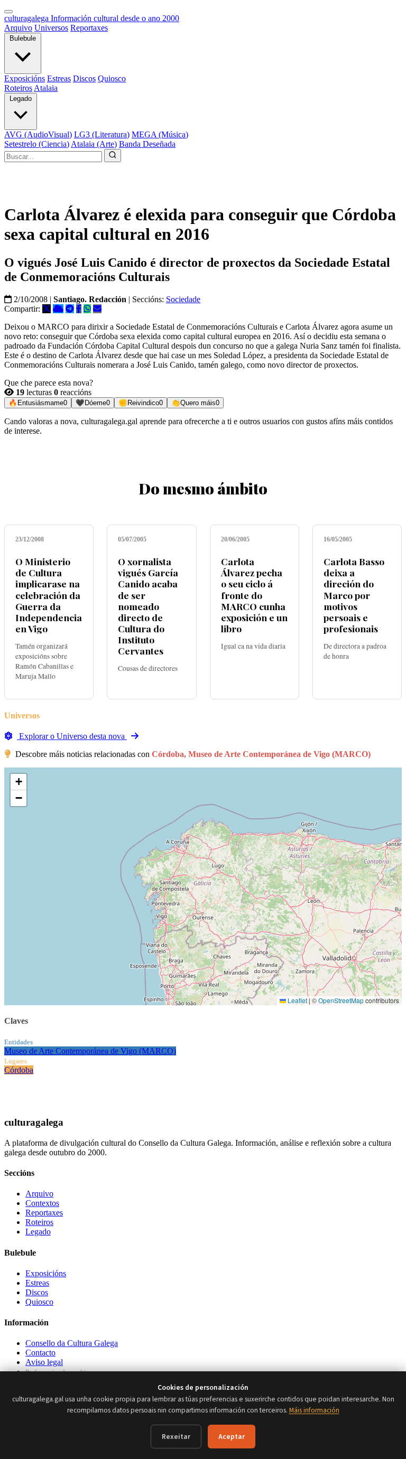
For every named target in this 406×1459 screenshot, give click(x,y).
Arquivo (18, 27)
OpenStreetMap (341, 1000)
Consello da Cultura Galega (71, 1343)
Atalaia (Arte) (94, 143)
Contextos (42, 1203)
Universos (51, 27)
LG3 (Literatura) (102, 134)
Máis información (314, 1410)
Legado (21, 98)
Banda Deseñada (147, 143)
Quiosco (112, 78)
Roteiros (18, 87)
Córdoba (18, 1069)
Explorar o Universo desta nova (72, 736)
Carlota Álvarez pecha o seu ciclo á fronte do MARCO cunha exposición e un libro (254, 594)
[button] (18, 782)
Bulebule (23, 38)
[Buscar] (112, 155)
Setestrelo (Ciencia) (36, 143)
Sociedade (183, 299)
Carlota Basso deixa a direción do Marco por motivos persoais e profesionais (354, 594)
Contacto (40, 1352)
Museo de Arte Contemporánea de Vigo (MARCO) (90, 1050)
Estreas (59, 78)
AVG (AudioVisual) (38, 134)
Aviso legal (44, 1362)
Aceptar (231, 1437)
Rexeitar (176, 1437)
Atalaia (46, 87)
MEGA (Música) (160, 134)
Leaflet (296, 1000)
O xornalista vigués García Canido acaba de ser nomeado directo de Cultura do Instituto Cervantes (148, 606)
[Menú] (8, 11)
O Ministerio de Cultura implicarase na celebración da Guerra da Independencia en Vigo (48, 594)
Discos (84, 78)
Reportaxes (89, 27)
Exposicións (24, 78)
